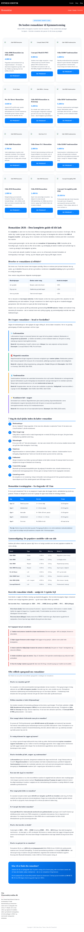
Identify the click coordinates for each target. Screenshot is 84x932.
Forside (71, 3)
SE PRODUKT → (15, 76)
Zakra (47, 927)
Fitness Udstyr (9, 3)
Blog (81, 3)
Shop (76, 3)
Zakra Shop (39, 927)
